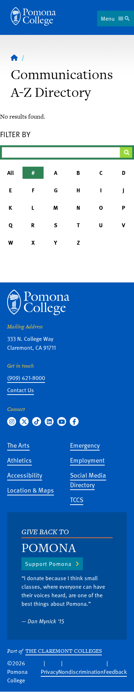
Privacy (49, 671)
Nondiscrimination (81, 671)
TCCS (76, 499)
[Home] (33, 16)
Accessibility (24, 475)
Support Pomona (48, 564)
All (10, 172)
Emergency (85, 445)
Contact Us (20, 390)
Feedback (115, 671)
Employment (87, 460)
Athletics (19, 460)
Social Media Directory (88, 479)
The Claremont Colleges (63, 651)
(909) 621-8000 (26, 378)
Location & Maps (30, 490)
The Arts (18, 445)
